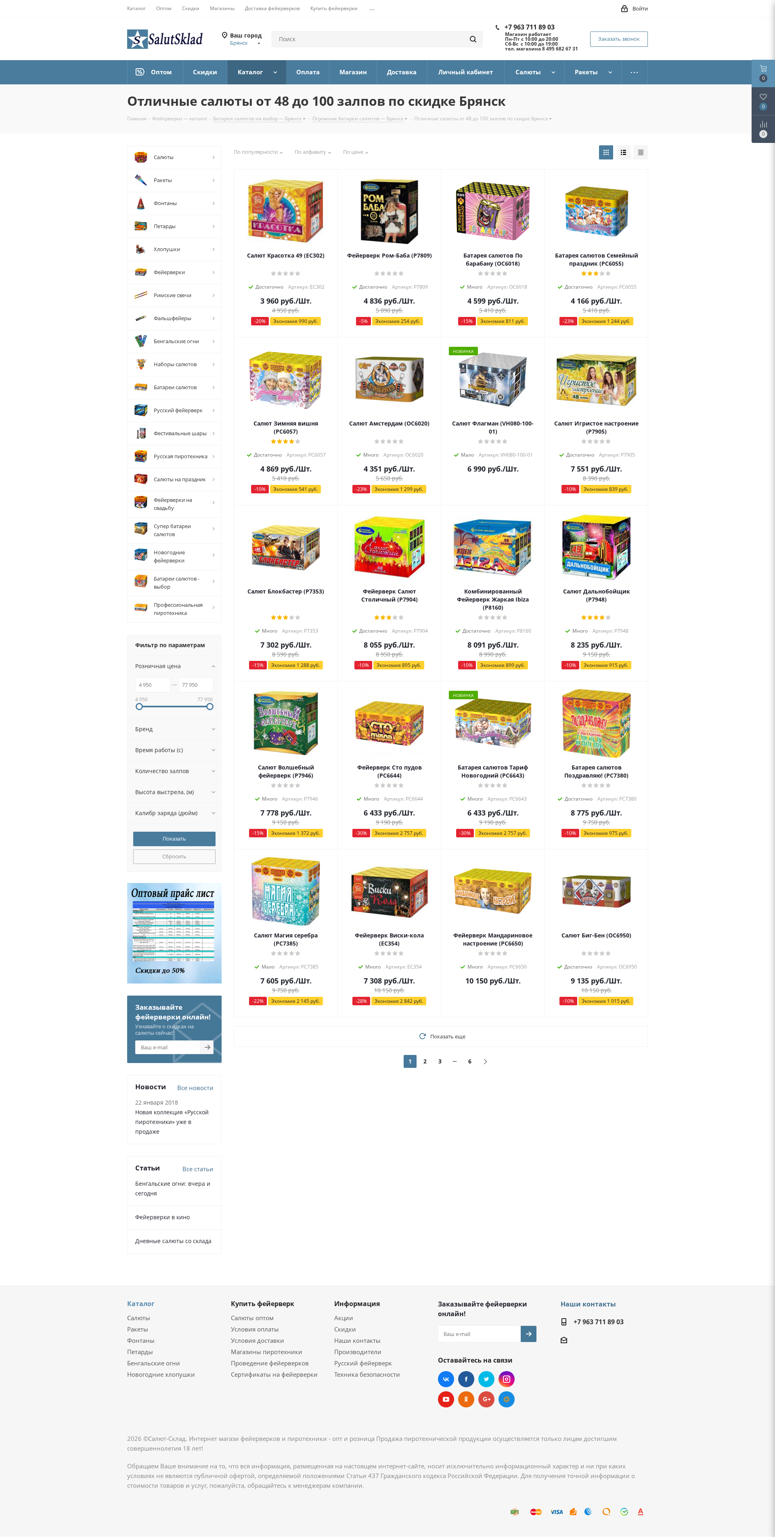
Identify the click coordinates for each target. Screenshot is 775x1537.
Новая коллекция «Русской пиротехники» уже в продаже (172, 1121)
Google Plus (486, 1399)
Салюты (138, 1318)
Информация (357, 1303)
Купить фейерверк (262, 1303)
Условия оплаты (255, 1329)
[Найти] (473, 39)
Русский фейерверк (363, 1363)
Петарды (140, 1352)
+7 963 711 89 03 (530, 27)
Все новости (195, 1088)
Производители (357, 1352)
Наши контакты (357, 1340)
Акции (343, 1318)
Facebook (466, 1379)
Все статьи (198, 1169)
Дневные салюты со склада (173, 1241)
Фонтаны (141, 1340)
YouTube (446, 1399)
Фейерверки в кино (162, 1217)
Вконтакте (446, 1379)
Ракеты (137, 1329)
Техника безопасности (367, 1374)
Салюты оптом (252, 1318)
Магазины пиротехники (266, 1352)
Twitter (486, 1379)
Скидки (345, 1329)
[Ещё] (635, 72)
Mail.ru (507, 1399)
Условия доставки (257, 1340)
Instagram (507, 1379)
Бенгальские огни (153, 1363)
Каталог (141, 1303)
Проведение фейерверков (270, 1363)
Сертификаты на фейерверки (274, 1374)
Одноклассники (466, 1399)
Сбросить (174, 856)
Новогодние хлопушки (161, 1374)
